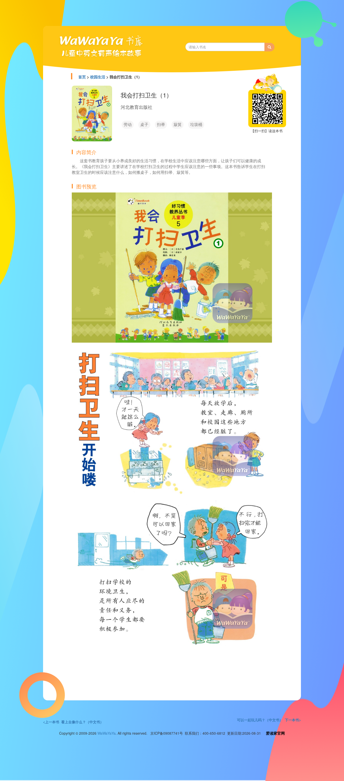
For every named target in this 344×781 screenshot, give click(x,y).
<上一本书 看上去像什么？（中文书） (73, 721)
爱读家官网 (275, 733)
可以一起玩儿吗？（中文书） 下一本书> (269, 719)
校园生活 (97, 77)
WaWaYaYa (106, 733)
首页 (82, 77)
